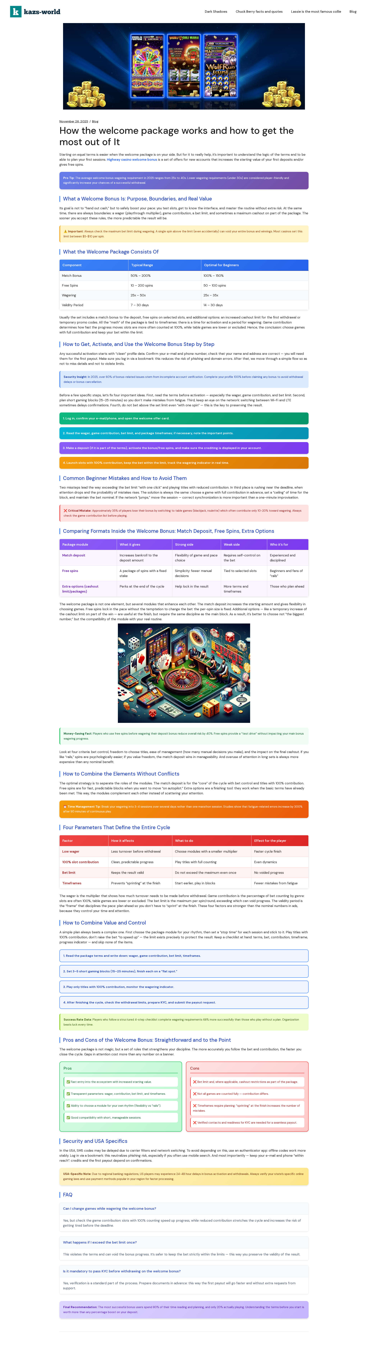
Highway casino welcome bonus (132, 159)
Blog (95, 121)
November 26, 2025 (73, 121)
